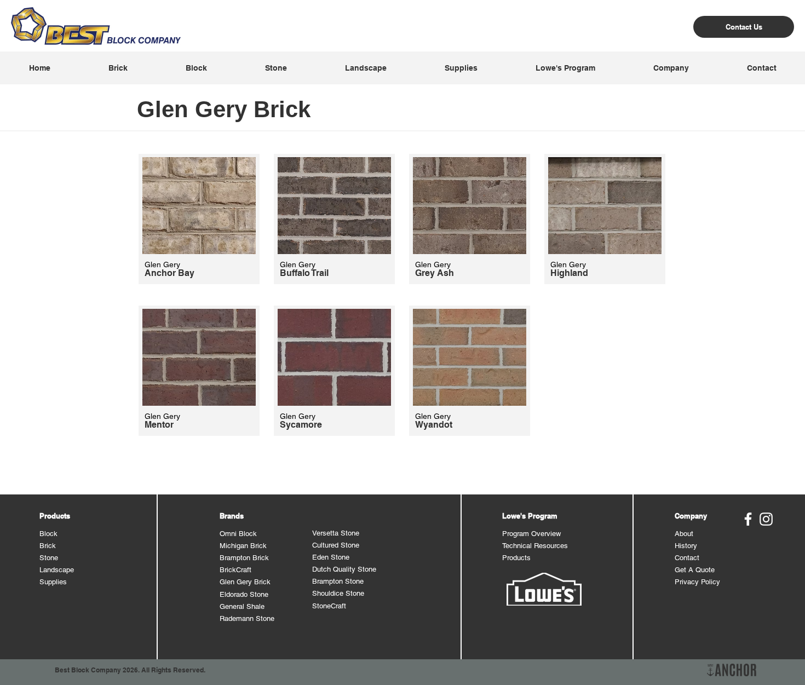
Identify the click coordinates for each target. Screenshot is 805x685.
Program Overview (531, 533)
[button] (117, 67)
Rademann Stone (247, 618)
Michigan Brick (243, 546)
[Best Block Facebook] (748, 519)
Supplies (53, 582)
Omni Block (238, 533)
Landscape (56, 570)
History (686, 546)
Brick (47, 546)
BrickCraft (235, 570)
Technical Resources (535, 546)
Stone (48, 558)
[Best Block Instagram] (766, 519)
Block (48, 533)
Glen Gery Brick (245, 582)
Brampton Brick (244, 558)
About (684, 533)
